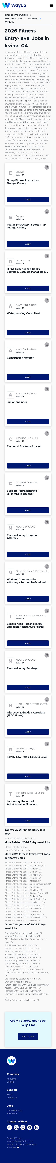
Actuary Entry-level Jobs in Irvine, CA (22, 961)
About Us (11, 1079)
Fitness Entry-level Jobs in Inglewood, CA (24, 915)
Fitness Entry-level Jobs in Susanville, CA (24, 908)
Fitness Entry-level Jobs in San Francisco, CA (26, 918)
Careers (10, 1082)
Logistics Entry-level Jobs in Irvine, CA (22, 979)
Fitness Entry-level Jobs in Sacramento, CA (25, 866)
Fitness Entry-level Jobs (16, 847)
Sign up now (28, 1036)
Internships (12, 1114)
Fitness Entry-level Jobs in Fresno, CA (22, 921)
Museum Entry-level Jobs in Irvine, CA (22, 936)
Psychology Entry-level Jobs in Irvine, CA (24, 970)
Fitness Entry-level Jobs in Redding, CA (23, 869)
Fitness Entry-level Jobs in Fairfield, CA (23, 875)
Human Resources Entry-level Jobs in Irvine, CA (27, 985)
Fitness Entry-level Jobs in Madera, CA (23, 881)
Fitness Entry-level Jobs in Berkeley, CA (23, 896)
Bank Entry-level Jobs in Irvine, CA (21, 951)
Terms (18, 1138)
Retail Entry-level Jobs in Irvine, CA (21, 945)
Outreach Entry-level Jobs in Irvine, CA (23, 948)
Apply (28, 199)
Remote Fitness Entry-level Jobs (20, 838)
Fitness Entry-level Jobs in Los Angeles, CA (25, 905)
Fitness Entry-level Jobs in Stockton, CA (23, 890)
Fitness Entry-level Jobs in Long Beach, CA (25, 902)
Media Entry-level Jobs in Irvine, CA (21, 967)
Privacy (10, 1138)
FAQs (9, 1095)
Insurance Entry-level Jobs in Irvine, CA (23, 988)
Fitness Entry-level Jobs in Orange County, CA (26, 893)
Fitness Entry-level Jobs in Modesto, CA (23, 863)
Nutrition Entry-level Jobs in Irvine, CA (22, 964)
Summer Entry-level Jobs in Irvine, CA (22, 955)
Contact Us (12, 1098)
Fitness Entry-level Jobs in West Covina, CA (25, 899)
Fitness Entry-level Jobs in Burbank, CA (23, 872)
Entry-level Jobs (13, 18)
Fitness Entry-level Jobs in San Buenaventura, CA (28, 884)
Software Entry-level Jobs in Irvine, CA (23, 958)
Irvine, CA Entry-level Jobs (17, 850)
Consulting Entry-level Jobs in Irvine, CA (23, 933)
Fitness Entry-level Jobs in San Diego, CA (24, 887)
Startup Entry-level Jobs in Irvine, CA (22, 1000)
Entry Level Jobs (14, 1111)
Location (32, 18)
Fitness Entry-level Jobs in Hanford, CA (23, 911)
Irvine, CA (9, 22)
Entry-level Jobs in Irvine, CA (18, 982)
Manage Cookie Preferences (20, 1141)
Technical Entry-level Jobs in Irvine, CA (23, 991)
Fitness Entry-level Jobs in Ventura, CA (23, 878)
